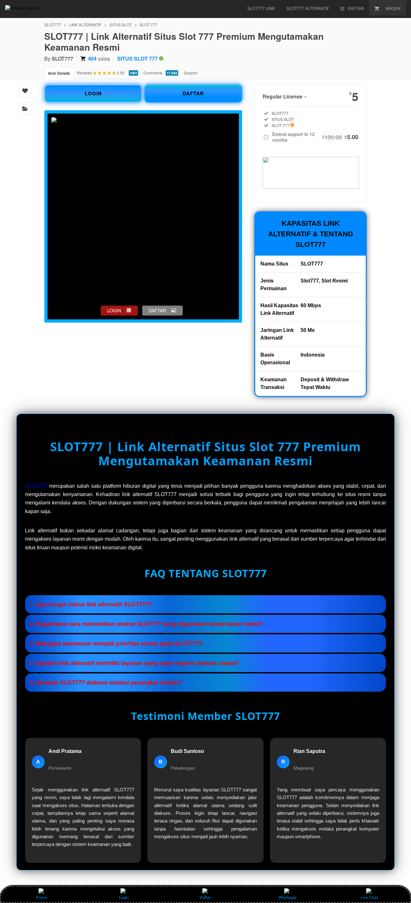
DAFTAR (193, 93)
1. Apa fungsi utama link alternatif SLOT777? (91, 604)
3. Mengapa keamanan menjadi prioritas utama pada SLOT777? (116, 643)
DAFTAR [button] (157, 310)
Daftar (205, 897)
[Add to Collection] (25, 108)
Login (124, 897)
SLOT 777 (148, 24)
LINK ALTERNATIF (85, 24)
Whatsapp (287, 897)
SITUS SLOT (120, 24)
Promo (42, 897)
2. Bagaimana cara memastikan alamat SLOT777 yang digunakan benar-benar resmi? (146, 624)
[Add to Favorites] (25, 90)
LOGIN (93, 93)
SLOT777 (52, 24)
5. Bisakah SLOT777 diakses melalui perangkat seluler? (106, 682)
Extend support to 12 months (315, 137)
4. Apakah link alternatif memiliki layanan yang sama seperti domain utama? (134, 663)
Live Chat (369, 897)
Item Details (59, 73)
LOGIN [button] (114, 310)
